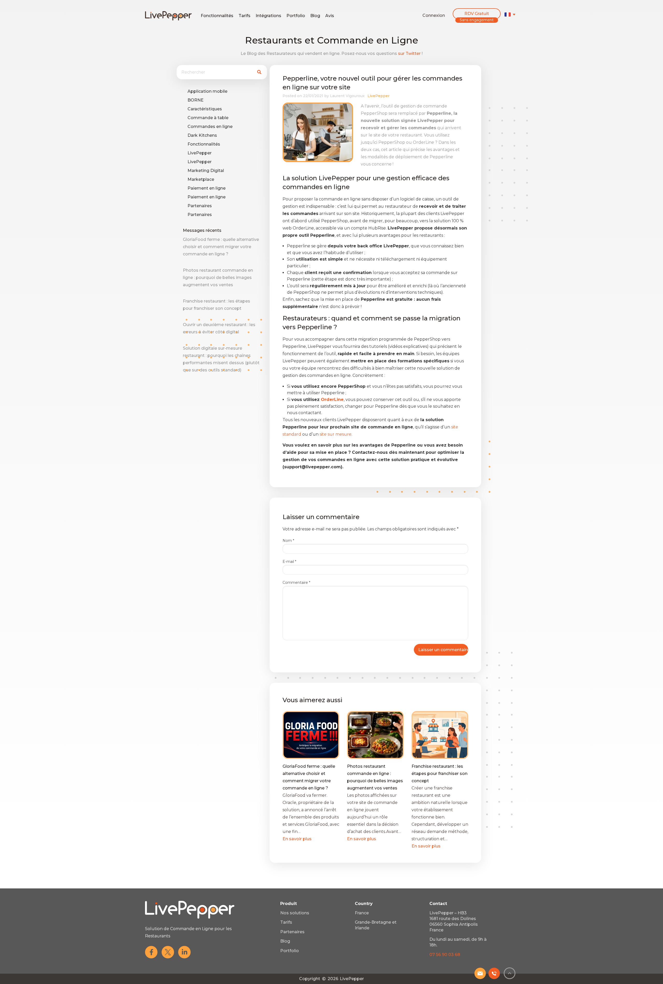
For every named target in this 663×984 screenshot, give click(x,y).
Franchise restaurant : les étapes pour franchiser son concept (439, 773)
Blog (315, 15)
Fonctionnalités (217, 15)
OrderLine (332, 399)
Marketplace (201, 179)
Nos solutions (294, 912)
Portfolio (295, 15)
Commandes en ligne (210, 126)
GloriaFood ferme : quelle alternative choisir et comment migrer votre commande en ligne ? (221, 246)
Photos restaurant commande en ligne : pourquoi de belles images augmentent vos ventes (218, 277)
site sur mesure (335, 434)
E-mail (289, 561)
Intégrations (268, 15)
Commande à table (208, 117)
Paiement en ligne (207, 188)
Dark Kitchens (202, 135)
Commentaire (296, 582)
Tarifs (244, 15)
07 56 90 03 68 (444, 954)
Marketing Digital (206, 170)
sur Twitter (409, 53)
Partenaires (200, 205)
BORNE (196, 100)
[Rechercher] (259, 72)
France (362, 912)
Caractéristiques (205, 108)
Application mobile (207, 91)
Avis (329, 15)
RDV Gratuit (476, 13)
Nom (288, 540)
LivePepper (200, 152)
